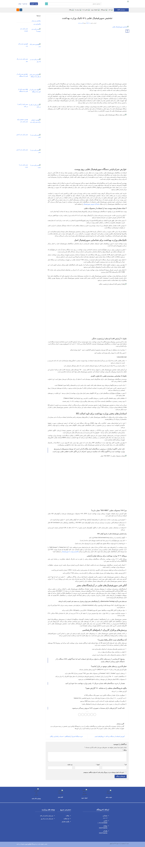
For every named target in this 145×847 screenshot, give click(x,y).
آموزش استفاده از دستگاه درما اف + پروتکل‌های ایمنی (110, 736)
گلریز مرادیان (80, 23)
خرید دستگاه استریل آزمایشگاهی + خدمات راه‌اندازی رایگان (66, 736)
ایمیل (97, 764)
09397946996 (103, 828)
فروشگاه (103, 10)
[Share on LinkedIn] (82, 714)
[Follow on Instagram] (20, 9)
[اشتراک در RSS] (17, 9)
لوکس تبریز (28, 844)
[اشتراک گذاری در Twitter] (91, 714)
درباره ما (77, 10)
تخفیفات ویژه (94, 10)
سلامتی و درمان (36, 21)
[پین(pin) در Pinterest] (85, 714)
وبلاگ (70, 10)
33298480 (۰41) (102, 823)
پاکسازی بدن (37, 24)
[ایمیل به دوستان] (88, 714)
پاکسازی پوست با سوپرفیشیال (70, 551)
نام (125, 764)
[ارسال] (46, 3)
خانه (110, 10)
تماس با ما (85, 10)
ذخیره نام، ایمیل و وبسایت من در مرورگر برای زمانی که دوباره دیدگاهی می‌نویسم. (103, 772)
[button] (34, 3)
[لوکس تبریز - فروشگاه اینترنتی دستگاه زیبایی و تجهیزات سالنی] (116, 4)
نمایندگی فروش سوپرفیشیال (91, 204)
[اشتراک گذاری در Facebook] (94, 714)
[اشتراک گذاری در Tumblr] (79, 714)
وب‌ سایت (69, 764)
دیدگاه (125, 750)
